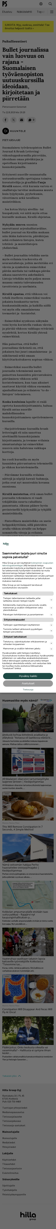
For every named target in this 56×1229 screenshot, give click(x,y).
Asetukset (28, 683)
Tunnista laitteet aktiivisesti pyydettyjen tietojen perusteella (22, 630)
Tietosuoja (28, 690)
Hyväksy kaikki (28, 676)
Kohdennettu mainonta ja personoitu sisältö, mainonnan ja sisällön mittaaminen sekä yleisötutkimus (25, 608)
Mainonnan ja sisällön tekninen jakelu (21, 648)
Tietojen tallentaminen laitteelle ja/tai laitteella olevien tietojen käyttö (21, 600)
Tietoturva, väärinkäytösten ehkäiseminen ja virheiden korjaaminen (25, 643)
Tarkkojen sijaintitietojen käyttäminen (21, 624)
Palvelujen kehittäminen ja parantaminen (23, 614)
